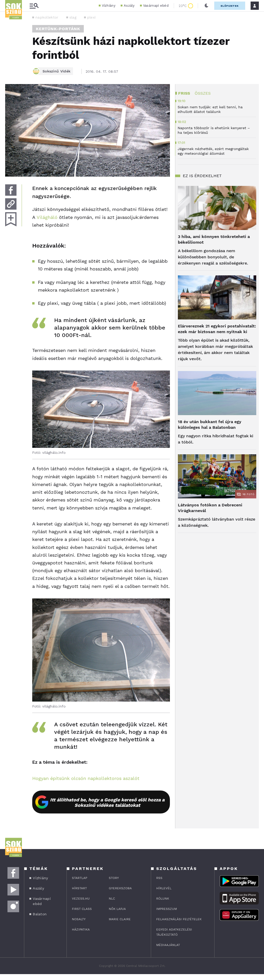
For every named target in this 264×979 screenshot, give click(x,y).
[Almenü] (34, 6)
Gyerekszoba (120, 888)
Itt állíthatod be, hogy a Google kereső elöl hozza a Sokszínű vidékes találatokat (107, 802)
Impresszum (166, 909)
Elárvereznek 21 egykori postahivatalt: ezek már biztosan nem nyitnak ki (217, 329)
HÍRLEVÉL (163, 888)
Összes (203, 93)
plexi (91, 17)
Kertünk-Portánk (58, 28)
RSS (159, 878)
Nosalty (79, 919)
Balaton (40, 914)
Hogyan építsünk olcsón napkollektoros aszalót (85, 778)
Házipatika (81, 929)
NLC (112, 898)
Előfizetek (230, 5)
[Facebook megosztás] (10, 190)
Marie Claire (120, 919)
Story (114, 878)
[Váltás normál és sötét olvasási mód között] (206, 6)
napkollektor (47, 17)
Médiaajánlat (168, 945)
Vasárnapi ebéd (156, 5)
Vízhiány (109, 5)
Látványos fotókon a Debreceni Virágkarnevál (210, 508)
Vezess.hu (81, 898)
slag (72, 17)
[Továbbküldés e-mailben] (10, 204)
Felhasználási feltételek (179, 919)
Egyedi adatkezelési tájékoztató (174, 932)
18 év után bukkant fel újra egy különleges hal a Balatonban (209, 424)
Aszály (129, 5)
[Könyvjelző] (10, 219)
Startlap (79, 878)
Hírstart (79, 888)
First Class (82, 909)
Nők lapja (117, 909)
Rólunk (162, 898)
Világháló (47, 217)
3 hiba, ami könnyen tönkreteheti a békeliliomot (214, 239)
